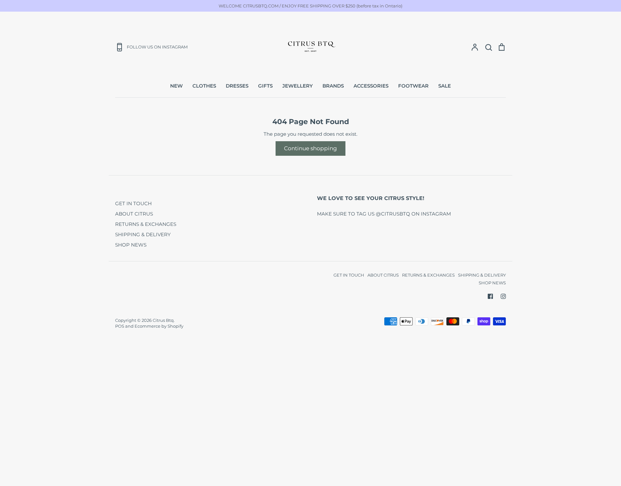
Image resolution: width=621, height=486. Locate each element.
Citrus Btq (163, 320)
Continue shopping (310, 148)
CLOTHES (204, 86)
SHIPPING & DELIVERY (143, 234)
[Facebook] (490, 296)
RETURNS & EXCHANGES (145, 224)
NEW (176, 86)
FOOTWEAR (413, 86)
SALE (444, 86)
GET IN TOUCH (133, 203)
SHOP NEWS (131, 245)
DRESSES (237, 86)
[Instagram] (503, 296)
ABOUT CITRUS (134, 214)
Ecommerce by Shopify (159, 326)
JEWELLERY (297, 86)
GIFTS (265, 86)
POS (119, 326)
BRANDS (333, 86)
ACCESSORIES (371, 86)
